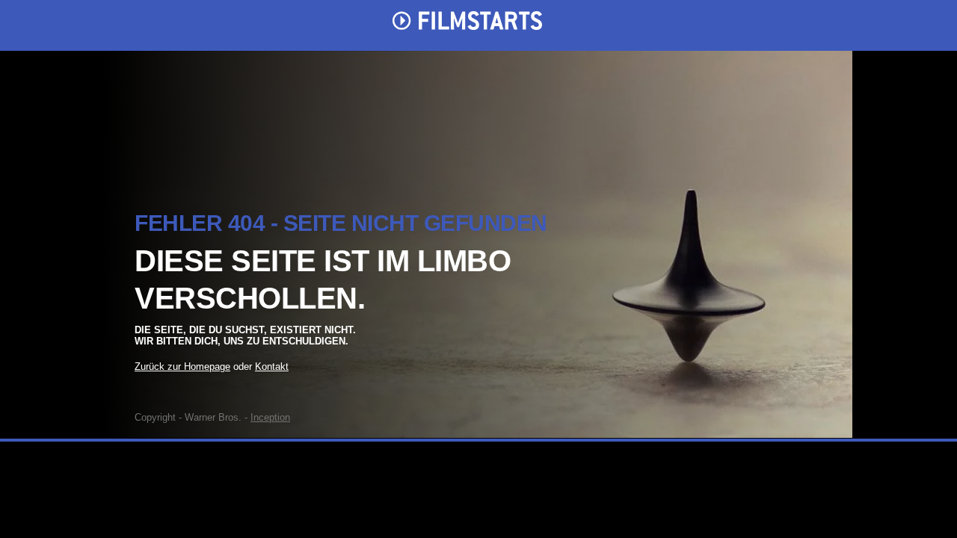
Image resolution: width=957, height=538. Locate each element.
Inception (270, 417)
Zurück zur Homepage (182, 366)
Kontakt (272, 366)
